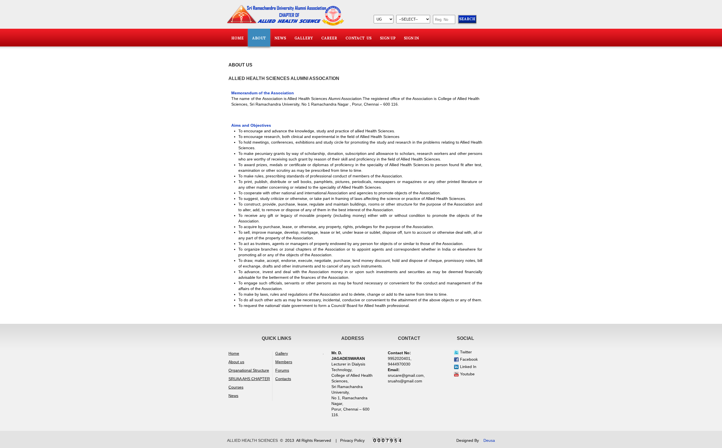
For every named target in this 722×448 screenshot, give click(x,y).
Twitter (466, 352)
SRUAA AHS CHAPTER (249, 378)
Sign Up (387, 38)
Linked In (468, 366)
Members (283, 362)
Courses (235, 387)
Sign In (411, 38)
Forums (282, 370)
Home (237, 38)
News (233, 395)
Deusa (489, 440)
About (259, 38)
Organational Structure (248, 370)
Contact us (358, 38)
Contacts (283, 378)
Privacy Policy (352, 440)
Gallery (303, 38)
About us (236, 362)
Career (329, 38)
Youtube (467, 374)
